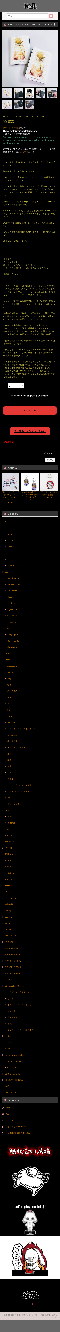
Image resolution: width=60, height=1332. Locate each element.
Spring (8, 910)
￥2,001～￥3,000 (13, 948)
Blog (8, 1114)
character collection (14, 1061)
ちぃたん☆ (13, 998)
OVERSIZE (9, 848)
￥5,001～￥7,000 (13, 967)
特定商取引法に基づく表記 (18, 1133)
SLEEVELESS (13, 565)
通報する (50, 460)
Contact (9, 1120)
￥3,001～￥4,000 (13, 954)
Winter (8, 929)
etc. (9, 797)
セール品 (9, 885)
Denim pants (13, 641)
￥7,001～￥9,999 (13, 973)
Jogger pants (14, 634)
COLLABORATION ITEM (15, 986)
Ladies (8, 1036)
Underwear (13, 735)
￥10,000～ (10, 979)
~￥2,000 (9, 942)
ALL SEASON (10, 935)
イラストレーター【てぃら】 (21, 1004)
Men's (7, 1048)
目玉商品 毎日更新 (14, 1080)
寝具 (10, 760)
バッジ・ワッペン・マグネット (22, 785)
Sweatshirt (12, 540)
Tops (7, 521)
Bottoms (8, 572)
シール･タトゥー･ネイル (19, 791)
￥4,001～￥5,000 (13, 961)
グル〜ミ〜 (13, 1017)
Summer (9, 917)
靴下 (10, 754)
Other (10, 628)
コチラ (25, 152)
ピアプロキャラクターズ (19, 992)
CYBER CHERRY (12, 1092)
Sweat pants (13, 578)
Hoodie (11, 546)
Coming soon (10, 898)
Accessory (12, 666)
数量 (5, 385)
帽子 (10, 685)
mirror (10, 716)
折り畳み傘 (13, 741)
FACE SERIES (11, 841)
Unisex (8, 1042)
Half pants (12, 590)
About (8, 1107)
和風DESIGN (10, 854)
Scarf (10, 697)
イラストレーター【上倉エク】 (22, 1030)
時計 (10, 710)
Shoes (10, 672)
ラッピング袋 (14, 804)
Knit (9, 559)
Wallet (10, 703)
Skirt (10, 597)
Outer (7, 653)
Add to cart (30, 410)
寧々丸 (11, 1023)
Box (6, 891)
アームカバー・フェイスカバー (22, 728)
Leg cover (12, 722)
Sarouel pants (14, 584)
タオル (11, 779)
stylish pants (13, 609)
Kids (7, 810)
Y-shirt (11, 553)
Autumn (8, 923)
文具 (10, 766)
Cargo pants (13, 647)
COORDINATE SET (13, 1074)
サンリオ (12, 1011)
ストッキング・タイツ (18, 747)
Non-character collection (16, 1055)
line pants (12, 622)
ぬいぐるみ (13, 691)
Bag (9, 678)
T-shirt (11, 528)
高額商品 (9, 904)
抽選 (7, 1086)
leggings (11, 603)
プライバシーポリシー (16, 1126)
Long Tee (11, 534)
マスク (11, 772)
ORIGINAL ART (14, 1067)
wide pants (12, 615)
